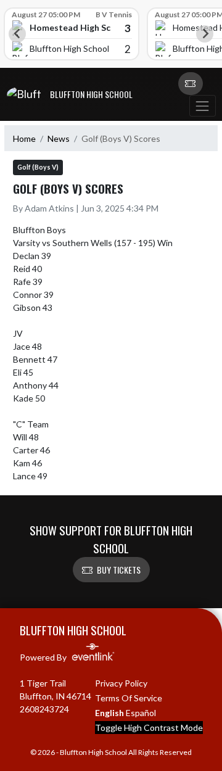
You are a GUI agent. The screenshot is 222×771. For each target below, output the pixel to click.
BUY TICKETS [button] (119, 569)
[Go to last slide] (17, 34)
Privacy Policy (121, 683)
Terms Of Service (128, 698)
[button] (190, 84)
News (58, 138)
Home (24, 138)
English (109, 712)
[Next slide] (204, 34)
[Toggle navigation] (202, 106)
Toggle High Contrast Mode (149, 727)
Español (141, 712)
